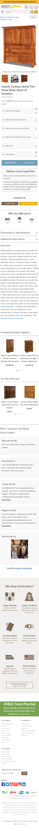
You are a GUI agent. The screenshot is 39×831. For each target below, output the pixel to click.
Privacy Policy (5, 737)
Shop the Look (5, 754)
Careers (3, 742)
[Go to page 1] (16, 370)
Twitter (7, 784)
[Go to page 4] (20, 370)
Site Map (4, 763)
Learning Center (25, 723)
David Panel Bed (7, 307)
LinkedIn (24, 784)
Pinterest (15, 784)
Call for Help (11, 203)
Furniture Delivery (6, 740)
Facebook (3, 784)
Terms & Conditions (7, 735)
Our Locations (5, 728)
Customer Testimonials (27, 733)
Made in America (6, 733)
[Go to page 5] (22, 370)
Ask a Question (29, 203)
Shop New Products (7, 759)
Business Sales (5, 730)
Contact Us (4, 726)
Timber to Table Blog (26, 726)
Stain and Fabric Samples (8, 761)
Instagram (20, 784)
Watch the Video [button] (19, 685)
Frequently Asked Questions (28, 730)
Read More (6, 500)
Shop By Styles (5, 752)
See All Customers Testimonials (19, 568)
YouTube (11, 784)
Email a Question (20, 796)
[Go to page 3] (19, 370)
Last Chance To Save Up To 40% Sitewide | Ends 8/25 (19, 2)
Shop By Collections (7, 756)
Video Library (24, 728)
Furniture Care (25, 735)
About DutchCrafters (7, 723)
